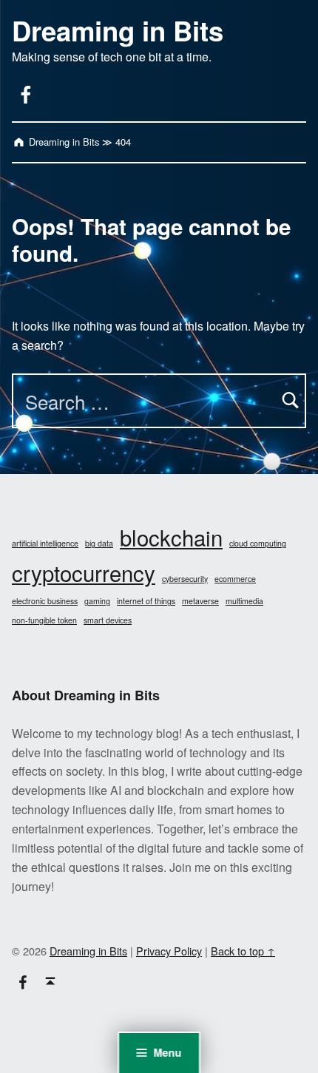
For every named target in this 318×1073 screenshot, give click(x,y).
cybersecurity (185, 578)
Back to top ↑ (243, 950)
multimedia (244, 600)
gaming (97, 600)
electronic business (45, 600)
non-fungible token (44, 620)
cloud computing (257, 543)
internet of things (146, 600)
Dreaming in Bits (117, 30)
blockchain (171, 536)
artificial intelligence (45, 543)
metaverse (200, 600)
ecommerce (235, 578)
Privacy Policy (169, 950)
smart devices (108, 620)
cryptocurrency (83, 572)
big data (99, 543)
